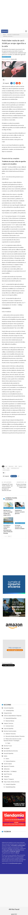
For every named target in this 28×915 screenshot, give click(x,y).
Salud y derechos (8, 774)
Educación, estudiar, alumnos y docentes (15, 736)
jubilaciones (7, 769)
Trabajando (6, 776)
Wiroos (17, 853)
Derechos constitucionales (10, 731)
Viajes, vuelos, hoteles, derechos (11, 781)
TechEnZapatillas (10, 710)
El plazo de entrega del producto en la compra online (21, 486)
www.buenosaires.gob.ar (16, 863)
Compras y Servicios (8, 723)
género (7, 758)
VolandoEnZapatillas (10, 787)
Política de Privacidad (14, 850)
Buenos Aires (11, 466)
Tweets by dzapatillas (7, 663)
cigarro (4, 468)
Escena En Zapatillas (8, 753)
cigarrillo (20, 466)
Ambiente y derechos (6, 56)
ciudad (8, 468)
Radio (8, 743)
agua (6, 466)
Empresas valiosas (10, 720)
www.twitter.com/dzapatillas (18, 845)
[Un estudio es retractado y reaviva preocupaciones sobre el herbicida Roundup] (8, 520)
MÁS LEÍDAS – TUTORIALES (10, 771)
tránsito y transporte (9, 779)
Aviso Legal (6, 850)
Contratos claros (10, 726)
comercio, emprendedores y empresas (12, 715)
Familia (5, 756)
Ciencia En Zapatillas (9, 708)
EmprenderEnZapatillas (11, 718)
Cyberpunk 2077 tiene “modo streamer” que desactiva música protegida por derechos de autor (7, 487)
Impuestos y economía (9, 766)
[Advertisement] (14, 14)
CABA (16, 466)
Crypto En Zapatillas (8, 728)
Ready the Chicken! (15, 851)
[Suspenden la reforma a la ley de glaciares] (20, 505)
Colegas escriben (8, 713)
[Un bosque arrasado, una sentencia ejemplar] (20, 520)
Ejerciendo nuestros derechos (11, 750)
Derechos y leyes (8, 745)
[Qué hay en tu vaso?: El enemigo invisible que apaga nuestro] (8, 505)
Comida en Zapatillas (11, 784)
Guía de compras (8, 763)
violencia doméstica (10, 761)
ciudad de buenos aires (15, 468)
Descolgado (6, 748)
